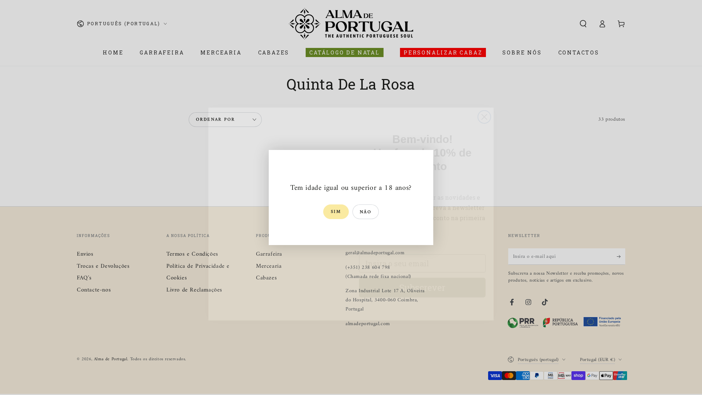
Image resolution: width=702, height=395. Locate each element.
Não (365, 212)
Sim (336, 212)
